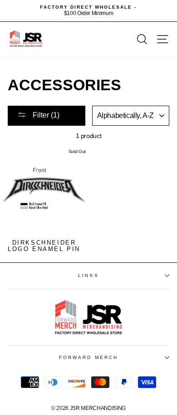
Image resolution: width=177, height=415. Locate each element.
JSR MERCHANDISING (98, 408)
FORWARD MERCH (88, 357)
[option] (88, 11)
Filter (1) (45, 115)
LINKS (88, 275)
